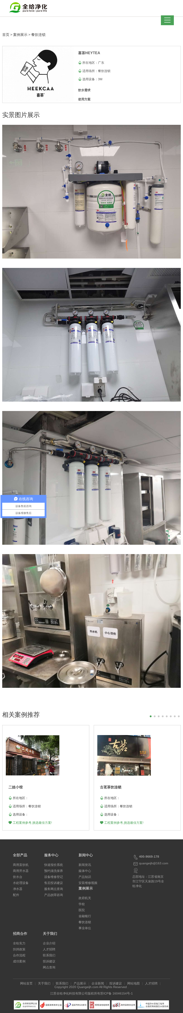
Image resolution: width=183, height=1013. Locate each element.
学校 (82, 904)
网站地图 (133, 983)
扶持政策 (19, 949)
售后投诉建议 (53, 883)
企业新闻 (98, 983)
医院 (82, 910)
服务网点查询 (53, 889)
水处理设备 (21, 883)
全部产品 (20, 855)
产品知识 (85, 877)
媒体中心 (85, 871)
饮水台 (17, 877)
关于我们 (50, 933)
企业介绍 (49, 943)
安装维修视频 (88, 883)
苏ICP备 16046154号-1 (116, 993)
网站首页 (26, 983)
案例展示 (20, 35)
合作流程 (19, 955)
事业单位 (85, 928)
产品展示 (80, 983)
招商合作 (20, 933)
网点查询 (49, 967)
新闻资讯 (85, 865)
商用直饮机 (21, 865)
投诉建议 (49, 961)
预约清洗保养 (53, 871)
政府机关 (85, 898)
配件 (16, 895)
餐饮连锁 (38, 35)
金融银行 (85, 916)
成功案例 (19, 961)
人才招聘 (49, 949)
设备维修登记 (53, 877)
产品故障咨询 (53, 895)
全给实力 (19, 943)
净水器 (17, 889)
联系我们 (49, 955)
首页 (5, 35)
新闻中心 (86, 855)
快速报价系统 (53, 865)
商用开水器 (21, 871)
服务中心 (51, 855)
